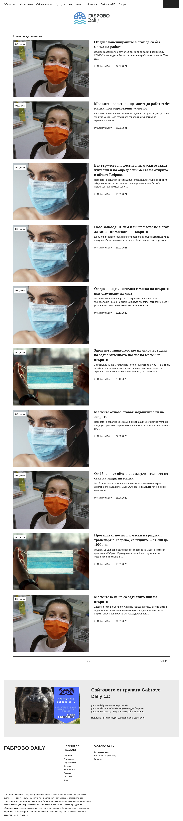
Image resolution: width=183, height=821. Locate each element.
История (92, 4)
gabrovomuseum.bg (101, 711)
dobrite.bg (126, 718)
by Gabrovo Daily (103, 66)
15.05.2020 (121, 564)
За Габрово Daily (101, 752)
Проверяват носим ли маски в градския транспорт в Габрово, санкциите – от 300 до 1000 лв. (131, 540)
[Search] (167, 4)
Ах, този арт (76, 4)
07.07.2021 (121, 66)
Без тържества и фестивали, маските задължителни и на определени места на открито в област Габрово (131, 170)
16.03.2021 (121, 194)
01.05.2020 (121, 621)
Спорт (122, 4)
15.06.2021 (121, 128)
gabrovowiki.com (99, 708)
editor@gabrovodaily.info (54, 811)
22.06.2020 (121, 436)
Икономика (26, 4)
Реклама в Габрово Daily (105, 755)
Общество (10, 4)
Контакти (98, 759)
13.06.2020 (121, 498)
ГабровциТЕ (108, 4)
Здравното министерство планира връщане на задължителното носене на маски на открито (130, 355)
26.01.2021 (121, 247)
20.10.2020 (121, 379)
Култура (60, 4)
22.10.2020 (121, 313)
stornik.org (139, 718)
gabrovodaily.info (100, 705)
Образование (44, 4)
